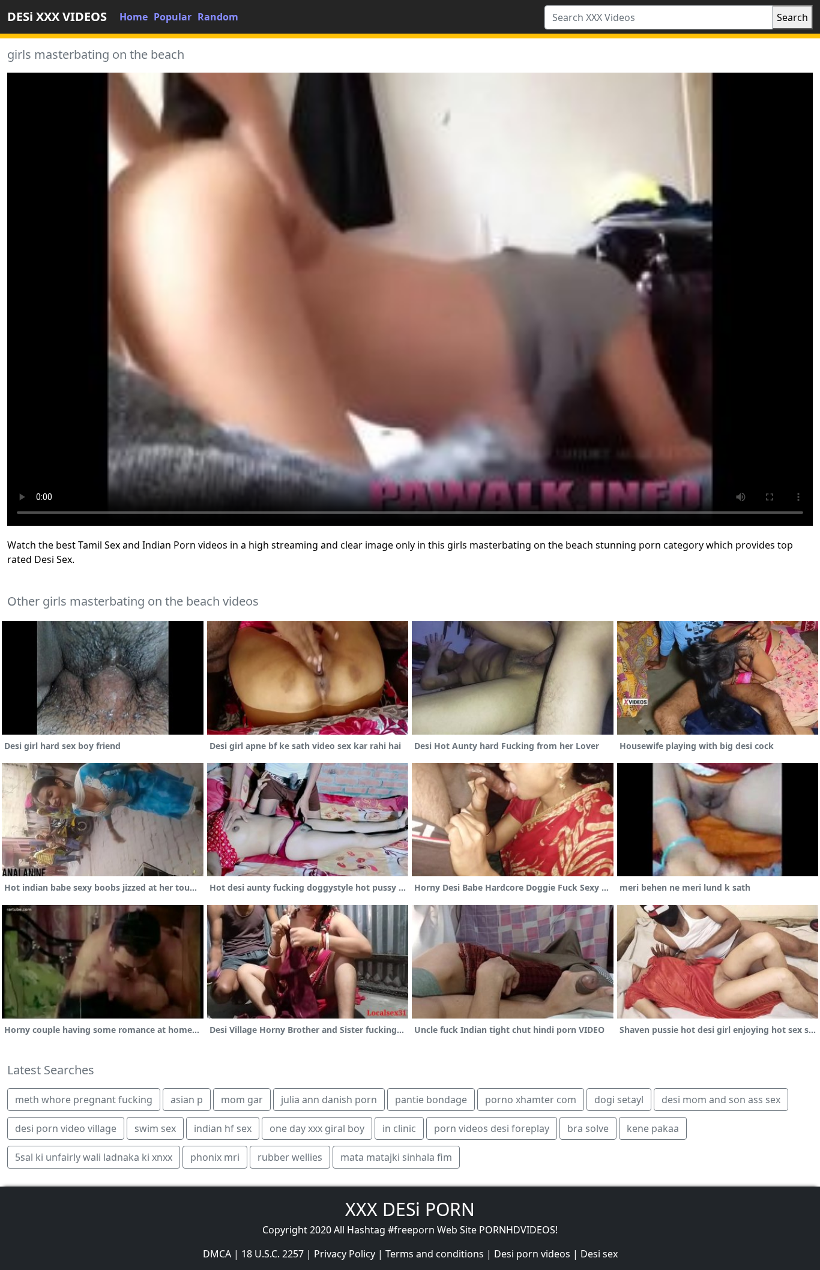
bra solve (588, 1128)
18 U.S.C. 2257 (272, 1253)
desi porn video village (65, 1128)
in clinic (399, 1128)
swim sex (155, 1128)
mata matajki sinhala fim (396, 1157)
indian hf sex (223, 1128)
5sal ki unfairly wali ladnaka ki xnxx (93, 1157)
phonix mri (215, 1157)
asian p (186, 1099)
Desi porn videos (532, 1253)
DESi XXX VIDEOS (57, 16)
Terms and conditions (434, 1253)
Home (133, 16)
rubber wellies (290, 1157)
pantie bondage (431, 1099)
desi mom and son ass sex (721, 1099)
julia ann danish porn (329, 1099)
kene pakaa (653, 1128)
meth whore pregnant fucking (83, 1099)
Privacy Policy (344, 1253)
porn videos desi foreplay (491, 1128)
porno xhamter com (530, 1099)
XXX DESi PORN (410, 1209)
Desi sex (599, 1253)
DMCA (217, 1253)
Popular (172, 16)
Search (792, 17)
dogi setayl (619, 1099)
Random (217, 16)
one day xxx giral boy (317, 1128)
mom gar (242, 1099)
